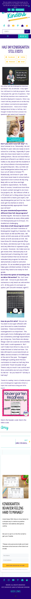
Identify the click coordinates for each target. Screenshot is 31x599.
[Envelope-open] (22, 26)
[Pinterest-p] (18, 26)
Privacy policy (20, 9)
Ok (9, 9)
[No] (29, 6)
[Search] (27, 31)
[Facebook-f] (4, 26)
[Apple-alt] (27, 26)
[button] (7, 35)
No (13, 9)
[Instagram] (9, 26)
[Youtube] (13, 26)
